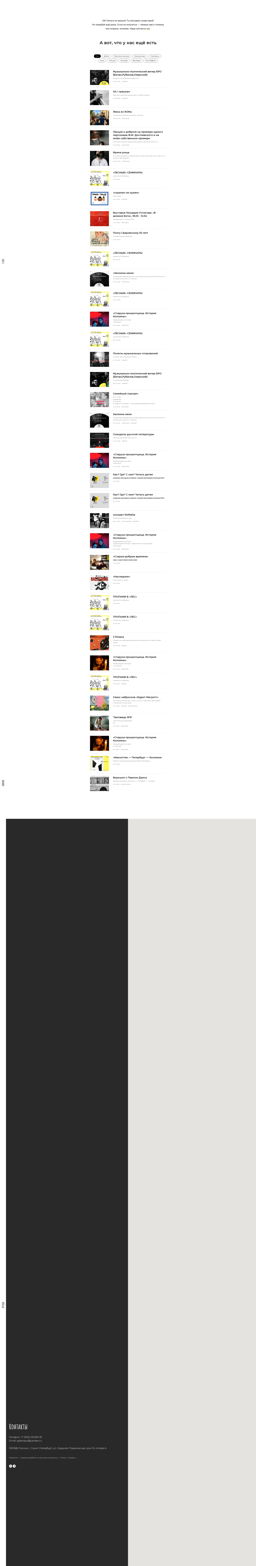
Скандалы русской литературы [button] (133, 434)
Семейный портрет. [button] (126, 393)
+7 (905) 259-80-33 (31, 1437)
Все (97, 56)
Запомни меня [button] (122, 414)
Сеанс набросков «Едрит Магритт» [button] (135, 697)
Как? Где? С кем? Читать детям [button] (133, 474)
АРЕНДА (3, 1305)
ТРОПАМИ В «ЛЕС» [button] (125, 596)
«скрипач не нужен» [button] (126, 192)
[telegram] (14, 1466)
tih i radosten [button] (121, 91)
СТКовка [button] (118, 636)
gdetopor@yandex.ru (29, 1440)
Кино (102, 61)
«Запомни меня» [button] (123, 273)
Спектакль (154, 56)
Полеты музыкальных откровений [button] (135, 353)
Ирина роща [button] (121, 152)
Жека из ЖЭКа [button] (122, 111)
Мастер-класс (140, 56)
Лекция (112, 61)
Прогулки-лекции (121, 56)
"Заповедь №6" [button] (122, 717)
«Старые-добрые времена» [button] (130, 556)
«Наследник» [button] (121, 576)
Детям (106, 56)
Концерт (124, 61)
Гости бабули (150, 61)
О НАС (3, 261)
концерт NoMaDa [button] (124, 514)
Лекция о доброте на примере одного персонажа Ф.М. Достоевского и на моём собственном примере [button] (138, 135)
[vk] (10, 1466)
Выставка (136, 61)
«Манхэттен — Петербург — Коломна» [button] (137, 757)
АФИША (3, 783)
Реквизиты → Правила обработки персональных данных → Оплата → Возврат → (43, 1458)
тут (148, 28)
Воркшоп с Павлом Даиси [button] (130, 777)
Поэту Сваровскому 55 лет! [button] (130, 232)
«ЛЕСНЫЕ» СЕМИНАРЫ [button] (127, 172)
